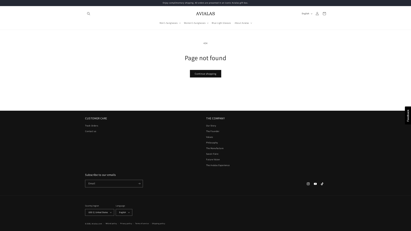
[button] (88, 13)
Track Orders (91, 125)
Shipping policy (158, 223)
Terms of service (142, 223)
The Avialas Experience (218, 165)
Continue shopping (205, 73)
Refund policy (111, 223)
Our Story (211, 125)
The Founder (212, 131)
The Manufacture (215, 148)
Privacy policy (126, 223)
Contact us (90, 131)
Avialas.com (97, 223)
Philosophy (212, 142)
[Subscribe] (139, 183)
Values (209, 137)
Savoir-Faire (212, 153)
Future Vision (213, 159)
